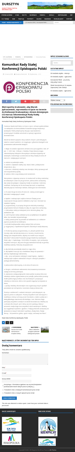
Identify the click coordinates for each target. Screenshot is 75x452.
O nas (17, 15)
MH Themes (53, 450)
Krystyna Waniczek (21, 74)
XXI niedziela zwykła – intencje (60, 73)
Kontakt (69, 19)
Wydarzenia (33, 74)
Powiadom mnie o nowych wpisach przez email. (19, 393)
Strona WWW (6, 379)
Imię (3, 367)
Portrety (30, 19)
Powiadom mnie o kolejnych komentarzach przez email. (22, 390)
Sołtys (24, 15)
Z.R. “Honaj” (5, 19)
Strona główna (6, 15)
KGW (13, 19)
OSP (71, 15)
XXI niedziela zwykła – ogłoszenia (60, 77)
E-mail (4, 373)
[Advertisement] (37, 40)
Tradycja (21, 19)
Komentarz (5, 353)
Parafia (42, 15)
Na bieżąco (33, 15)
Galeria (38, 19)
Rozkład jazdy (58, 19)
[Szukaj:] (63, 22)
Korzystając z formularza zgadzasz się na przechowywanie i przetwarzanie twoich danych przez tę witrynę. (23, 385)
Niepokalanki (62, 15)
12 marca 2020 (8, 74)
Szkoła (51, 15)
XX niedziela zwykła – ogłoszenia (60, 91)
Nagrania (47, 19)
